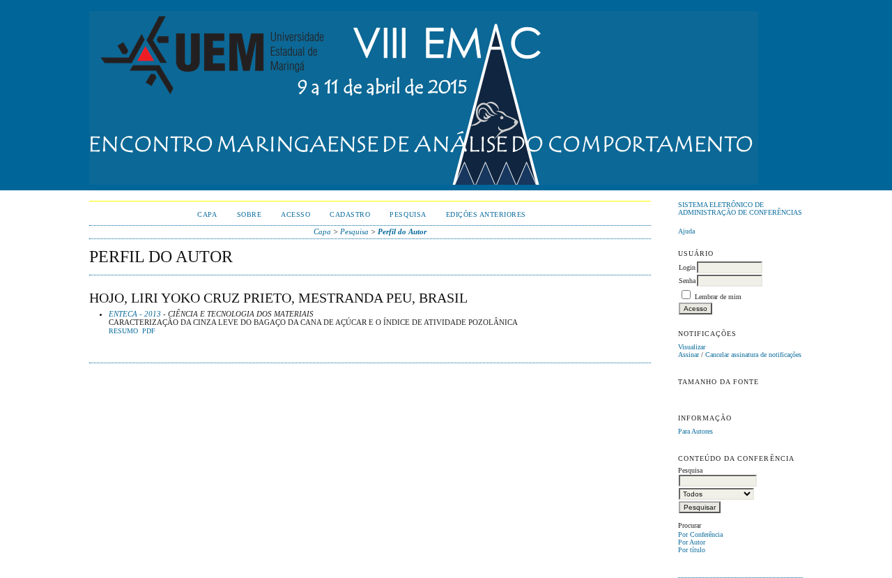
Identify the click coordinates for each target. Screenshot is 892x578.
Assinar (688, 354)
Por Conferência (700, 534)
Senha (687, 280)
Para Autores (695, 431)
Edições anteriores (486, 214)
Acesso (295, 214)
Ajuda (686, 231)
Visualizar (691, 347)
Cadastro (350, 214)
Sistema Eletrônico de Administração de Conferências (740, 208)
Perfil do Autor (402, 231)
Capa (207, 214)
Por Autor (691, 542)
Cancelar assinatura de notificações (753, 354)
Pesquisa (408, 214)
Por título (691, 550)
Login (687, 267)
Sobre (249, 214)
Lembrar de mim (718, 297)
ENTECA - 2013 (135, 314)
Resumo (123, 331)
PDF (148, 331)
